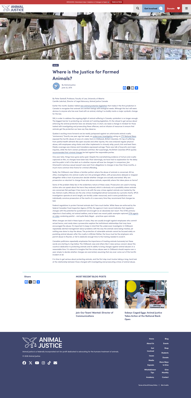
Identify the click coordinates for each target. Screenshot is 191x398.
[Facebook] (24, 363)
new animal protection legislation (93, 105)
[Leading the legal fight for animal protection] (12, 8)
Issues (151, 355)
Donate (166, 357)
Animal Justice (70, 85)
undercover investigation (103, 136)
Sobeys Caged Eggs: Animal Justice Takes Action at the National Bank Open (143, 316)
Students (165, 352)
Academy (150, 377)
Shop (166, 348)
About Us (150, 343)
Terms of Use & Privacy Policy (147, 385)
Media (151, 360)
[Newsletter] (55, 363)
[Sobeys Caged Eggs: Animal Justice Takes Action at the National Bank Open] (146, 294)
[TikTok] (49, 363)
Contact (165, 377)
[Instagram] (43, 363)
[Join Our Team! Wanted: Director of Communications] (97, 294)
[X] (30, 363)
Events (166, 343)
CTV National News (128, 136)
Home (151, 338)
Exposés (150, 365)
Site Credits (165, 385)
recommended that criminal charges (67, 152)
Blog (167, 338)
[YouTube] (37, 363)
